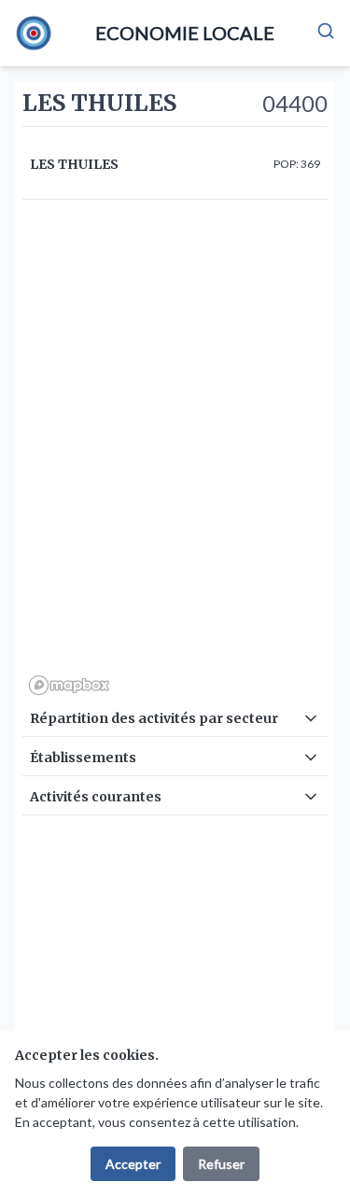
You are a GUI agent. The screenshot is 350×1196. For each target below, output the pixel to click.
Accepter (133, 1164)
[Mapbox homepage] (69, 685)
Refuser (221, 1164)
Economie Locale (184, 32)
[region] (175, 454)
